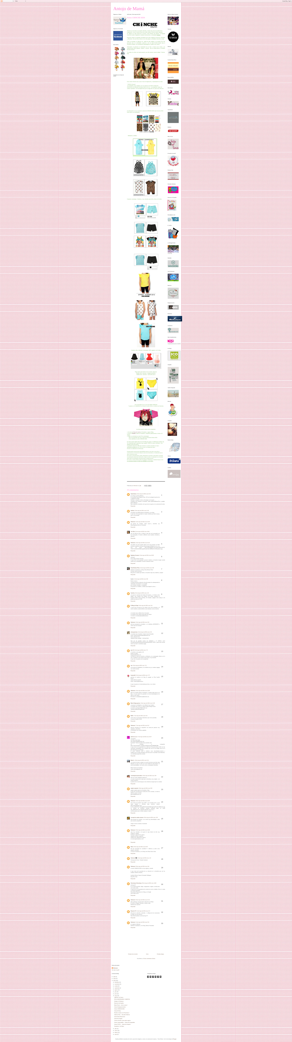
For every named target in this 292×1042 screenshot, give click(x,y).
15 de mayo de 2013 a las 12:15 (142, 510)
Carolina (133, 593)
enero (116, 1034)
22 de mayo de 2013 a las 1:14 (144, 858)
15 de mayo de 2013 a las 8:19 (144, 493)
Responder (133, 506)
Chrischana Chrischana (136, 883)
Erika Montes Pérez (135, 567)
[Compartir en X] (148, 485)
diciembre (117, 982)
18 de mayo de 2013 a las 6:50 (145, 788)
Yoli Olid (133, 531)
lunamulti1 (133, 675)
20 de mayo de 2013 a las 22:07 (141, 846)
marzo (116, 1030)
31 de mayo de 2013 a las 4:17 (143, 911)
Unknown (133, 521)
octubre (116, 986)
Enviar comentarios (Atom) (149, 958)
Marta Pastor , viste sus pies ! (121, 1005)
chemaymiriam (134, 632)
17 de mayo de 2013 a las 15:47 (144, 736)
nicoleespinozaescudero (136, 775)
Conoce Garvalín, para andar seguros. (122, 1020)
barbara (132, 510)
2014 (114, 978)
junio (116, 993)
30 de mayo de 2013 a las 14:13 (143, 899)
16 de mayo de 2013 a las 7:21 (140, 665)
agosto (116, 989)
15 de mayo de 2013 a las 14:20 (143, 521)
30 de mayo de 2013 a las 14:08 (149, 883)
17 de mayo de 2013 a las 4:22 (140, 715)
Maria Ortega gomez (135, 703)
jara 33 (132, 650)
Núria (132, 846)
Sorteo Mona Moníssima (119, 1016)
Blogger (174, 1039)
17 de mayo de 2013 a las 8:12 (142, 725)
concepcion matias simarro (137, 817)
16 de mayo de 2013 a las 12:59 (143, 690)
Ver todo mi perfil (115, 970)
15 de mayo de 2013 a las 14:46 (142, 531)
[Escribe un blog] (146, 485)
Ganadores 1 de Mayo (119, 1026)
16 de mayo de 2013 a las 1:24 (142, 593)
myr (131, 665)
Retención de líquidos (119, 1003)
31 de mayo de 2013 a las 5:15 (142, 922)
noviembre (117, 984)
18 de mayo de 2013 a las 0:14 (142, 760)
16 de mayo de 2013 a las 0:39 (147, 567)
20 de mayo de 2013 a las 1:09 (151, 817)
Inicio (147, 954)
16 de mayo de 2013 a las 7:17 (141, 650)
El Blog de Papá (134, 605)
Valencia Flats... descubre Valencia (122, 1014)
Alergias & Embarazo (119, 1001)
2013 (114, 980)
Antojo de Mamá (128, 8)
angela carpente (134, 788)
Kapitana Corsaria (135, 555)
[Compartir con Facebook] (149, 485)
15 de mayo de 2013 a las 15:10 (143, 542)
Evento (134, 433)
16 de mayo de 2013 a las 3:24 (142, 622)
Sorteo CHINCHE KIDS (119, 1008)
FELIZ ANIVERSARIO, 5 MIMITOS (122, 999)
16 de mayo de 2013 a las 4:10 (145, 632)
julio (116, 991)
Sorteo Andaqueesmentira (120, 1007)
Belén (132, 715)
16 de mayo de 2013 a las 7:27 (143, 675)
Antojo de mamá (136, 432)
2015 (114, 976)
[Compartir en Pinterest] (150, 485)
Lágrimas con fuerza (118, 997)
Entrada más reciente (133, 954)
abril (116, 1028)
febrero (116, 1032)
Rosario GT (133, 911)
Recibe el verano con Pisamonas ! (121, 1012)
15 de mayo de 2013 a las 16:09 (146, 555)
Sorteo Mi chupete (118, 1018)
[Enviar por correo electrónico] (145, 485)
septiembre (117, 988)
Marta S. (133, 760)
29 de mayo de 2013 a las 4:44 (142, 866)
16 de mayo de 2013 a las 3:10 (145, 605)
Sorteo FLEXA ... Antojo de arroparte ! (122, 1024)
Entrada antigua (160, 954)
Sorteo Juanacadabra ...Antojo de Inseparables (124, 1022)
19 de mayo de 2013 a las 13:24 (143, 800)
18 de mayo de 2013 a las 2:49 (149, 775)
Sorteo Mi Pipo (117, 1010)
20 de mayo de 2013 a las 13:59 (143, 830)
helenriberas (133, 493)
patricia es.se (134, 736)
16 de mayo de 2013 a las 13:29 (148, 703)
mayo (116, 995)
